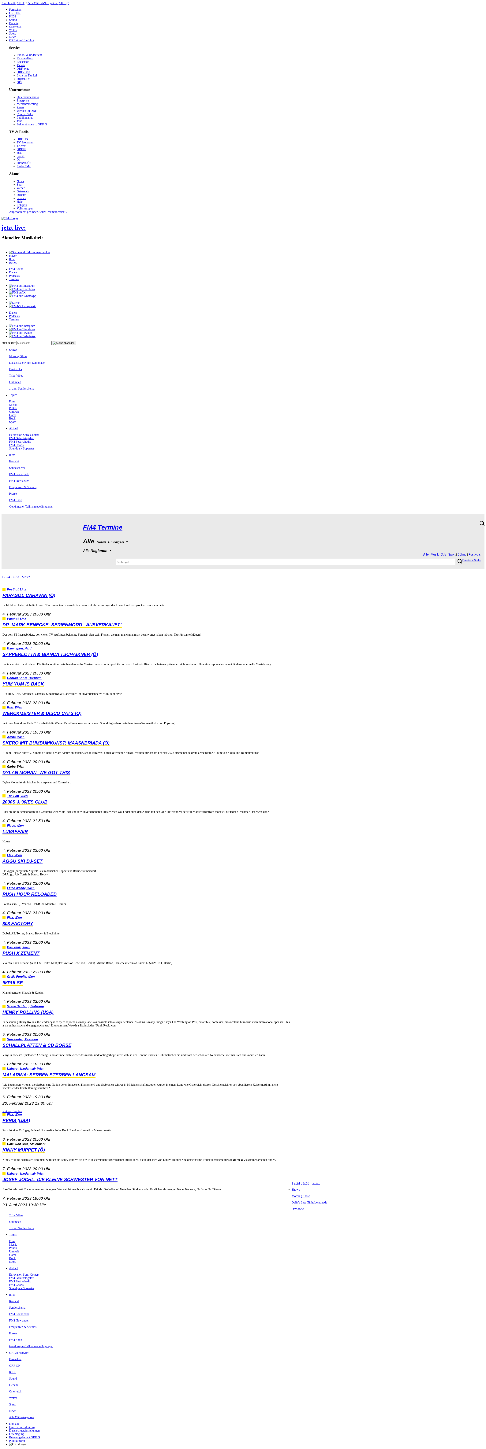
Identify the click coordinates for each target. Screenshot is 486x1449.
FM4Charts (16, 445)
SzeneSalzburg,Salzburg (25, 1006)
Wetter (13, 30)
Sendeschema (17, 467)
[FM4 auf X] (17, 292)
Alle (426, 554)
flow (12, 259)
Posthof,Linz (16, 589)
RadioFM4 (24, 166)
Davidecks (15, 369)
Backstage (23, 61)
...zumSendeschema (21, 388)
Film (12, 401)
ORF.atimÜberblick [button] (21, 40)
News (12, 37)
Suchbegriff (9, 342)
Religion (22, 205)
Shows (13, 349)
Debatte (13, 23)
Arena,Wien (15, 737)
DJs (443, 554)
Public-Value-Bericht (29, 55)
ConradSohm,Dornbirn (24, 678)
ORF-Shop (23, 72)
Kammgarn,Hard (19, 648)
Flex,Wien (14, 855)
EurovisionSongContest (24, 434)
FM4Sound (16, 269)
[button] (29, 252)
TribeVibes (16, 375)
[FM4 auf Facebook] (22, 289)
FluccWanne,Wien (21, 888)
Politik (13, 408)
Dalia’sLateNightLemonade (27, 362)
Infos (12, 455)
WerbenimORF (27, 110)
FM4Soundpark (19, 474)
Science (21, 198)
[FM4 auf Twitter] (20, 332)
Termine (14, 279)
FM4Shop (15, 500)
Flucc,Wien (15, 825)
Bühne (462, 554)
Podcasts (14, 275)
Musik (13, 404)
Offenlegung (16, 1434)
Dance (13, 272)
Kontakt (14, 461)
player (13, 255)
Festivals (475, 554)
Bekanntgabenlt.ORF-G (32, 124)
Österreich (15, 26)
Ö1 (19, 159)
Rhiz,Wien (14, 707)
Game (12, 415)
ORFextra (23, 68)
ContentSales (25, 114)
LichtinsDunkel (27, 75)
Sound (13, 19)
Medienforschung (27, 103)
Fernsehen (15, 9)
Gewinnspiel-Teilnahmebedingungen (31, 506)
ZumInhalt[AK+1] (13, 3)
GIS (19, 82)
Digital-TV (23, 78)
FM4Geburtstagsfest (21, 438)
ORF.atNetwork (19, 1352)
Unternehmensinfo (28, 97)
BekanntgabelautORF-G (24, 1437)
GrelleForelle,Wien (21, 976)
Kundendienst (25, 58)
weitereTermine (12, 1111)
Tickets (21, 65)
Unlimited (15, 382)
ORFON (15, 13)
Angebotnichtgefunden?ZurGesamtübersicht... (38, 211)
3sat (19, 152)
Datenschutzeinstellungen (24, 1430)
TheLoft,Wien (17, 796)
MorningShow (18, 356)
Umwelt (14, 411)
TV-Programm (25, 142)
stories (13, 262)
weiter (26, 576)
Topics (13, 395)
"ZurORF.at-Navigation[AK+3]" (48, 3)
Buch (12, 418)
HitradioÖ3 (24, 162)
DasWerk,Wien (18, 947)
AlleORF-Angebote (21, 1417)
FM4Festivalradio (20, 441)
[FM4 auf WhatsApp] (22, 296)
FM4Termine (102, 527)
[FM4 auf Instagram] (22, 285)
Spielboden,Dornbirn (22, 1039)
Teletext (21, 145)
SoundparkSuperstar (21, 448)
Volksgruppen (25, 208)
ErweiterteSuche (471, 560)
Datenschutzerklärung (22, 1427)
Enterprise (23, 100)
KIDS (12, 16)
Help (20, 201)
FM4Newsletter (19, 480)
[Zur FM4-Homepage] (10, 218)
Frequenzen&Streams (22, 487)
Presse (20, 107)
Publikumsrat (24, 117)
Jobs (19, 121)
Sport (12, 33)
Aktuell (13, 428)
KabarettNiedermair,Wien (25, 1068)
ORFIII (21, 149)
